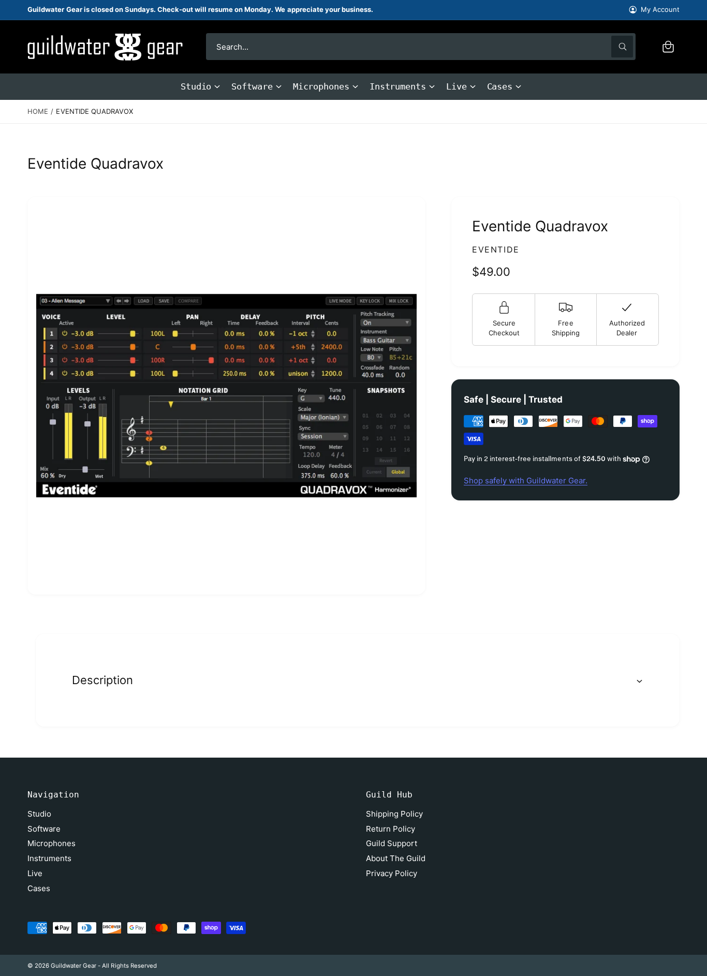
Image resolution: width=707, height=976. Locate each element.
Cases (500, 86)
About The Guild (395, 858)
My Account (660, 9)
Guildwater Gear (73, 965)
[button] (668, 46)
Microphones (321, 86)
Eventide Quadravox (94, 111)
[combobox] (421, 46)
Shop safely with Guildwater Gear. (525, 480)
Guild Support (391, 843)
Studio (196, 86)
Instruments (398, 86)
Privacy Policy (391, 873)
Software (251, 86)
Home (37, 111)
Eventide (496, 249)
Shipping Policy (394, 814)
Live (456, 86)
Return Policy (390, 829)
